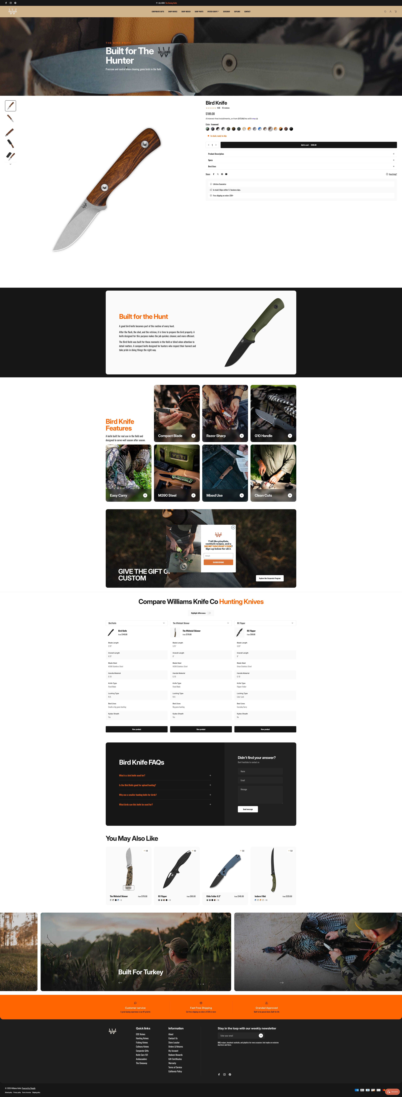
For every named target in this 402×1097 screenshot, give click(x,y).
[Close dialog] (233, 527)
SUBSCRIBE (218, 562)
